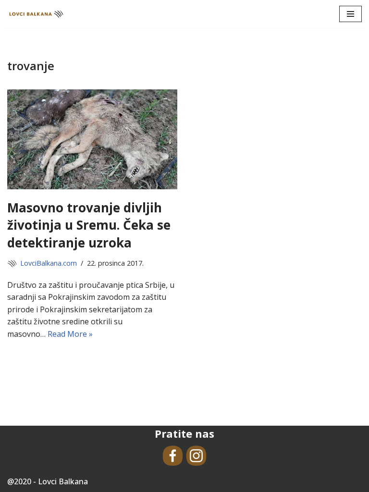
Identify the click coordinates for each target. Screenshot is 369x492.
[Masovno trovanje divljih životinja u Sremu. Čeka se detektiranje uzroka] (92, 139)
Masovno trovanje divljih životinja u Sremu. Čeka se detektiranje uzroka (89, 225)
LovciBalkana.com (48, 263)
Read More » (70, 334)
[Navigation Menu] (350, 14)
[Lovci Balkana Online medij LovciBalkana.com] (36, 14)
